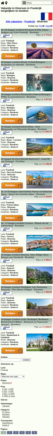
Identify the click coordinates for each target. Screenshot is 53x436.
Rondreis (6, 414)
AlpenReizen (7, 423)
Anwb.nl (5, 425)
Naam (48, 26)
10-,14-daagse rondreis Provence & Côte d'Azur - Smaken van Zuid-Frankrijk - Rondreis (25, 31)
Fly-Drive (6, 412)
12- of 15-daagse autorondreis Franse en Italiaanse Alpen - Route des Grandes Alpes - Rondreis (26, 192)
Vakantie (6, 406)
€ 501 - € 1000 (8, 394)
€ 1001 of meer (8, 396)
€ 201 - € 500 (7, 391)
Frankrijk (29, 21)
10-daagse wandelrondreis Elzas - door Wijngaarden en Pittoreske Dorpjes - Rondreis (24, 128)
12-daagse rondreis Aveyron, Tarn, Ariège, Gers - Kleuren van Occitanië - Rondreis (25, 256)
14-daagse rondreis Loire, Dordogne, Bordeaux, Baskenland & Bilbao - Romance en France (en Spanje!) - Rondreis (25, 322)
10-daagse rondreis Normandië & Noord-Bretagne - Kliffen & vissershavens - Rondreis (26, 95)
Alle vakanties (14, 21)
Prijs (41, 26)
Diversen (7, 383)
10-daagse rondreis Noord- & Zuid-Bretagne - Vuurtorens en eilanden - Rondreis (23, 63)
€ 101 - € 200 (7, 389)
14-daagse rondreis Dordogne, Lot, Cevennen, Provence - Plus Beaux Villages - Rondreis (24, 288)
